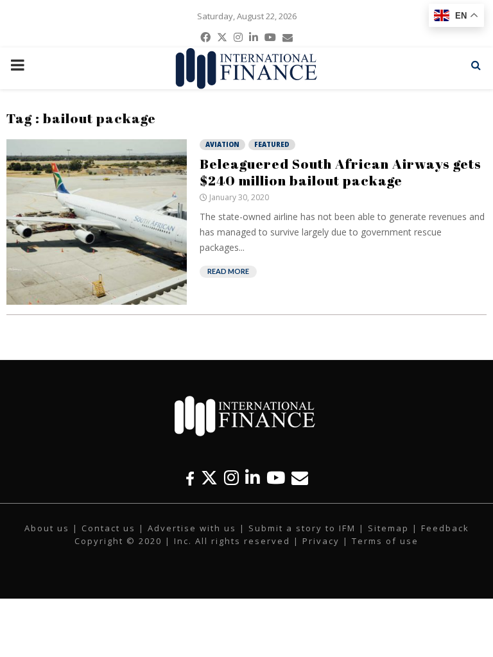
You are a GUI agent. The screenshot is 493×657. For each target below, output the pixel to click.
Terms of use (385, 541)
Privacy (321, 541)
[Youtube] (275, 477)
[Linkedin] (252, 477)
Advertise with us (192, 528)
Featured (272, 144)
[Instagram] (231, 477)
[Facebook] (190, 477)
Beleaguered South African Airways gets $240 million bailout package (340, 172)
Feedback (445, 528)
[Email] (299, 477)
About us (46, 528)
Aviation (222, 144)
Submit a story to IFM (302, 528)
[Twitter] (209, 477)
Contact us (108, 528)
